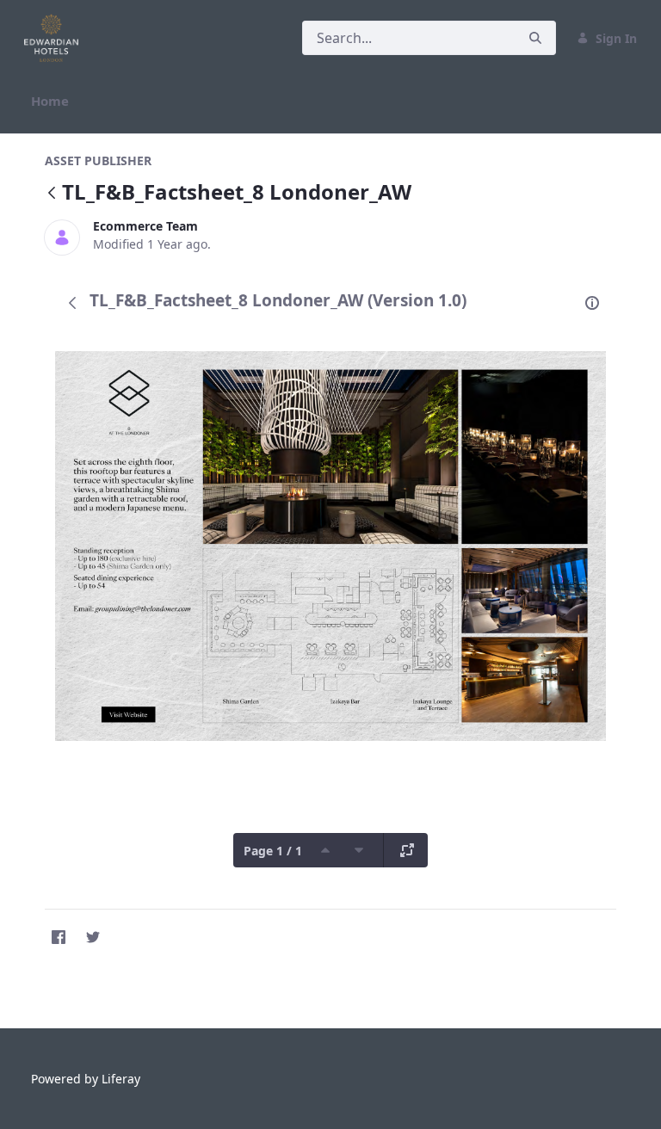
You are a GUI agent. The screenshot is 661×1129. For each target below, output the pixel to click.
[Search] (535, 38)
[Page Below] (359, 850)
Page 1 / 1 (273, 850)
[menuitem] (50, 101)
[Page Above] (325, 850)
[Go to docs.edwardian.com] (54, 38)
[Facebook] (58, 937)
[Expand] (407, 850)
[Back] (52, 194)
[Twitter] (93, 937)
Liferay (121, 1078)
